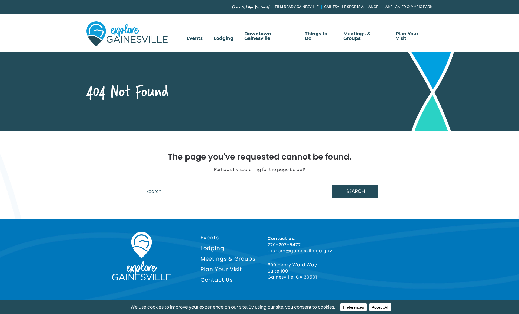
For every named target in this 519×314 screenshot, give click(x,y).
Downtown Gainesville (257, 36)
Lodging (224, 38)
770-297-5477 (284, 245)
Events (195, 38)
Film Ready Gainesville (297, 7)
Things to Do (316, 36)
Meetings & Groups (356, 36)
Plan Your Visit (407, 36)
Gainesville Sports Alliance (351, 7)
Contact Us (217, 280)
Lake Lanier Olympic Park (408, 7)
